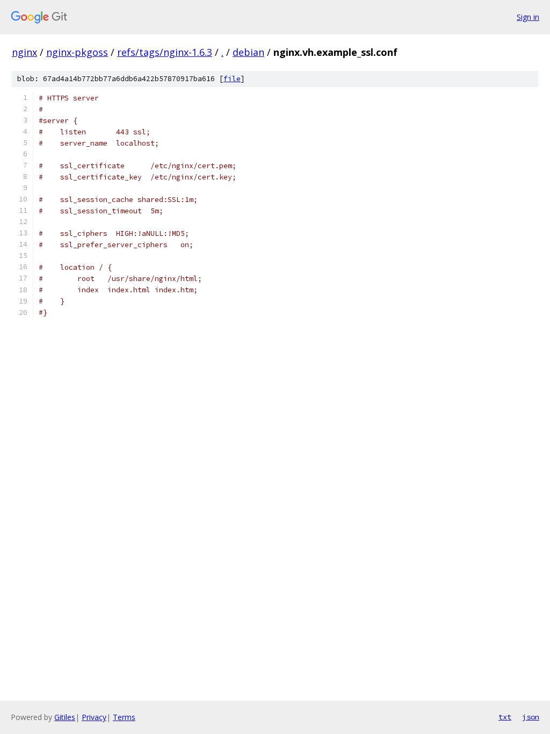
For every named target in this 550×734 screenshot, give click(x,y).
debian (248, 52)
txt (504, 717)
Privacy (94, 717)
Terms (124, 717)
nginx (24, 52)
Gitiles (64, 717)
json (530, 717)
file (232, 78)
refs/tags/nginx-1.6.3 (164, 52)
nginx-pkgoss (77, 52)
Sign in (528, 17)
